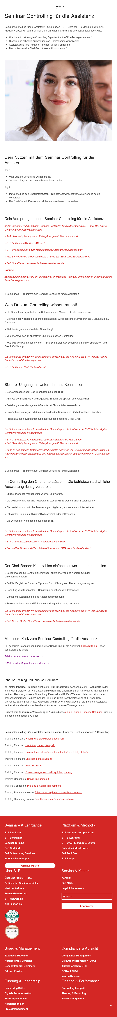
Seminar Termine (14, 843)
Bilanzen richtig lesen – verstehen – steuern (58, 792)
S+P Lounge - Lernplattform (78, 832)
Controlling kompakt (38, 779)
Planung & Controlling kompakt (44, 785)
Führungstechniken (16, 998)
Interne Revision (71, 976)
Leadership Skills (15, 988)
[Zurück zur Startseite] (58, 6)
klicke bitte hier (89, 646)
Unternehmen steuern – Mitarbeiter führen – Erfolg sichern (56, 752)
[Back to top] (111, 1005)
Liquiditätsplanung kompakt (40, 745)
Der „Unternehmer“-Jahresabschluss (54, 799)
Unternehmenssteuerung (38, 758)
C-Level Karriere (14, 971)
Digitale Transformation (18, 993)
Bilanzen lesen (33, 765)
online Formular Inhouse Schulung (84, 712)
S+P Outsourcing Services (20, 853)
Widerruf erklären (30, 865)
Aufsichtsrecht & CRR (74, 966)
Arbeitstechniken (14, 1004)
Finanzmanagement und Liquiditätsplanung (48, 772)
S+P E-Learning (71, 837)
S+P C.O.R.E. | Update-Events (79, 843)
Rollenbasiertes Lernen (75, 848)
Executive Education (16, 955)
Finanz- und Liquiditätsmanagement (44, 738)
